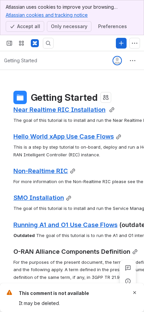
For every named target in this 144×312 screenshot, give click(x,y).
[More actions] (132, 60)
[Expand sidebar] (9, 43)
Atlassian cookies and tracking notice (47, 15)
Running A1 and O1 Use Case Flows (65, 224)
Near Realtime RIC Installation (59, 109)
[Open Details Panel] (128, 281)
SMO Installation (38, 197)
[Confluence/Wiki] (34, 43)
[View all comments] (128, 267)
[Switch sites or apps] (21, 43)
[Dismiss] (135, 293)
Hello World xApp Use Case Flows (63, 136)
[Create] (121, 43)
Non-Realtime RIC (40, 170)
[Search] (48, 43)
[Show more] (134, 43)
